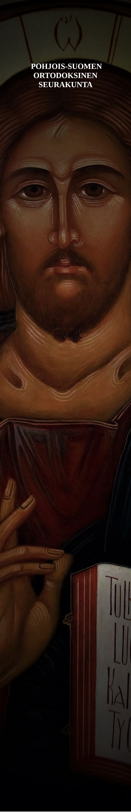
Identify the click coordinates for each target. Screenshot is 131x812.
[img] (65, 406)
